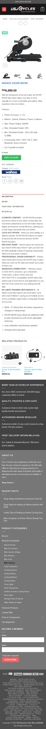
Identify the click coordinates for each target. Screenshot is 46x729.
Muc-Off (38, 710)
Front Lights (8, 584)
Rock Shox (27, 712)
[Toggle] (42, 535)
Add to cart (11, 158)
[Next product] (20, 23)
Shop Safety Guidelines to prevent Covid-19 (23, 499)
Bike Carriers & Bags (12, 552)
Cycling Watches (10, 577)
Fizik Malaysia (16, 710)
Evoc (6, 710)
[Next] (40, 49)
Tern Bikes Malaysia (15, 703)
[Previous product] (25, 23)
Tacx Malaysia (11, 714)
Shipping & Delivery (32, 719)
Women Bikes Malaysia (33, 685)
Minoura (9, 712)
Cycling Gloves (10, 574)
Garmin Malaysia (32, 706)
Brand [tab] (4, 202)
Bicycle (5, 536)
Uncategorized (8, 622)
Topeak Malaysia (26, 714)
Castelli (33, 705)
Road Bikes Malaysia (12, 683)
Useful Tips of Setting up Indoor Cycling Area (23, 513)
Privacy (36, 717)
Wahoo (9, 177)
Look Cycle (28, 710)
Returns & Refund (14, 719)
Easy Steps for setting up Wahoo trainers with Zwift (23, 506)
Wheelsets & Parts (34, 699)
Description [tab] (7, 196)
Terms (28, 717)
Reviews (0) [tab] (7, 212)
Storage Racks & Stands (13, 599)
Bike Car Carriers (11, 548)
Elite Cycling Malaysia (31, 708)
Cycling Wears (9, 581)
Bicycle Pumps (9, 545)
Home (5, 19)
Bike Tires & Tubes (33, 690)
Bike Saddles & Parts (14, 690)
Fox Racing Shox (12, 708)
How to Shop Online (15, 717)
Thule (38, 714)
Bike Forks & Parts (16, 694)
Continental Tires (15, 706)
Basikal (13, 679)
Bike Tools (8, 559)
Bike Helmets (9, 556)
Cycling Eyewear (10, 570)
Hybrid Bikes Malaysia (12, 685)
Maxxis (17, 712)
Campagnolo (22, 705)
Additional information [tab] (13, 207)
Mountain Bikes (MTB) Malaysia (23, 681)
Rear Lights (8, 595)
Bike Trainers (37, 19)
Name (4, 645)
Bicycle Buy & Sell (27, 679)
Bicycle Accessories (19, 19)
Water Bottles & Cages (13, 602)
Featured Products (10, 608)
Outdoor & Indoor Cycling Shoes (16, 591)
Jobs (34, 716)
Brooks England (32, 703)
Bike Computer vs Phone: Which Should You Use (23, 519)
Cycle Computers (11, 566)
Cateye (12, 705)
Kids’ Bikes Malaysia (23, 686)
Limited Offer (7, 613)
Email (4, 635)
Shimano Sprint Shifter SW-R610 (33, 371)
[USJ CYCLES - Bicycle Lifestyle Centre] (23, 9)
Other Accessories (11, 588)
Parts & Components (11, 617)
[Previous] (6, 49)
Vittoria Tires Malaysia (20, 716)
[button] (4, 9)
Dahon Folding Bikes (28, 701)
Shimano (37, 712)
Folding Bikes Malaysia (33, 683)
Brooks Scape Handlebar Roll (11, 371)
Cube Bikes (13, 701)
